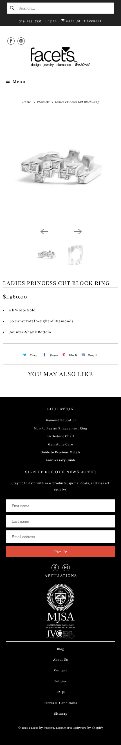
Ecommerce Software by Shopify (79, 728)
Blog (60, 649)
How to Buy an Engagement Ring (60, 428)
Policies (60, 681)
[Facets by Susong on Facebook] (11, 41)
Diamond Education (60, 420)
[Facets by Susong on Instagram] (21, 41)
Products (43, 102)
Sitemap (60, 713)
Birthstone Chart (60, 436)
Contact (60, 670)
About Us (60, 659)
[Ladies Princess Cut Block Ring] (60, 168)
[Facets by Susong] (60, 58)
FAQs (61, 692)
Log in (51, 21)
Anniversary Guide (61, 460)
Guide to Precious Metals (60, 452)
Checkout (93, 21)
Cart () (72, 21)
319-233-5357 (30, 21)
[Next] (77, 231)
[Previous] (43, 231)
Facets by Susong (41, 728)
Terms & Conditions (60, 703)
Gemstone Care (60, 444)
